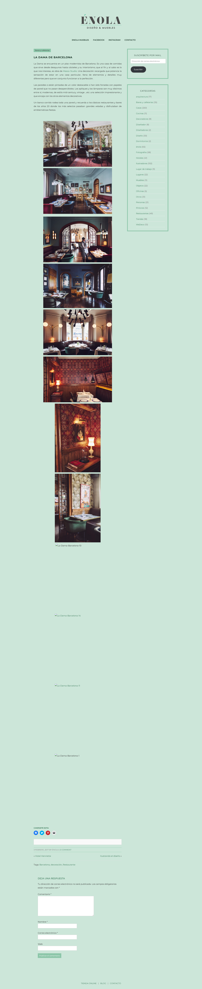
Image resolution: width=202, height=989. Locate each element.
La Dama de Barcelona (53, 57)
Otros (139, 197)
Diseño (139, 136)
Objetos (140, 186)
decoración (56, 864)
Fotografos (141, 152)
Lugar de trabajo (144, 169)
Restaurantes (142, 213)
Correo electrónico (48, 933)
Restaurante (69, 864)
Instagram (114, 40)
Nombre (43, 921)
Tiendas (139, 219)
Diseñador (141, 124)
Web (40, 944)
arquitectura (142, 97)
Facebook (98, 40)
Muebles (140, 180)
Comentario (44, 894)
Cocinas (140, 113)
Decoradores (142, 119)
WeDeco (140, 224)
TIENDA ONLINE (88, 983)
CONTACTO (115, 983)
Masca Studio (70, 71)
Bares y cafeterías (42, 50)
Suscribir (138, 69)
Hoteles (139, 158)
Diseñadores (142, 130)
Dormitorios (142, 141)
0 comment (65, 850)
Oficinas (140, 191)
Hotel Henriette (43, 856)
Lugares (140, 174)
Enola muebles (80, 40)
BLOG (103, 983)
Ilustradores (141, 163)
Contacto (130, 40)
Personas (140, 202)
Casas (139, 108)
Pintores (140, 208)
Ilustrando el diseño (110, 856)
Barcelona (44, 864)
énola (138, 147)
